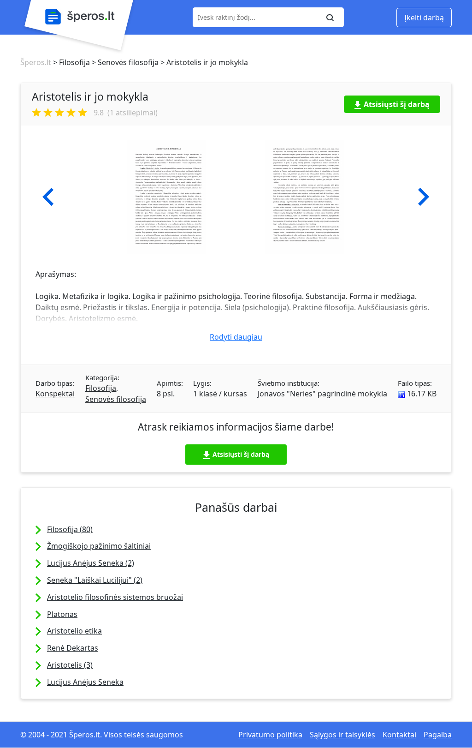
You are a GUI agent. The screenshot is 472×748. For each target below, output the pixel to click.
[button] (48, 197)
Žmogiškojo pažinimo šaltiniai (99, 546)
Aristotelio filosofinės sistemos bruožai (115, 597)
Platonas (62, 614)
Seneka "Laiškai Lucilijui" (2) (94, 580)
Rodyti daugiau (236, 337)
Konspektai (55, 394)
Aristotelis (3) (70, 665)
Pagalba (438, 735)
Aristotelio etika (74, 631)
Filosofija (100, 388)
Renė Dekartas (72, 648)
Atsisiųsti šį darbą (397, 104)
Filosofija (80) (70, 529)
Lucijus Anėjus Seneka (85, 682)
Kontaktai (399, 735)
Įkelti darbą (424, 17)
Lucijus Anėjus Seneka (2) (90, 563)
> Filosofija (70, 62)
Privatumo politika (270, 735)
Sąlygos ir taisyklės (342, 735)
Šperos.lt (35, 62)
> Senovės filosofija (124, 62)
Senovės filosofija (115, 399)
